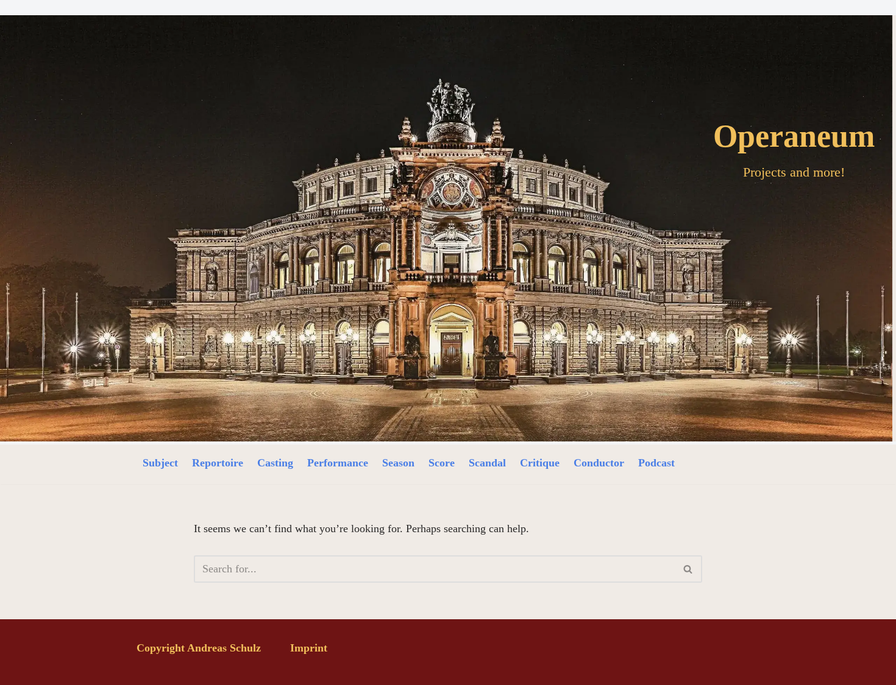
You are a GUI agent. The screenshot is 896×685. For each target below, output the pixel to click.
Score (441, 463)
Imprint (308, 648)
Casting (275, 463)
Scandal (487, 463)
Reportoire (217, 463)
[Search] (688, 569)
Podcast (656, 463)
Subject (160, 463)
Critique (540, 463)
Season (398, 463)
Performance (337, 463)
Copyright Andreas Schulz (199, 648)
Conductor (599, 463)
